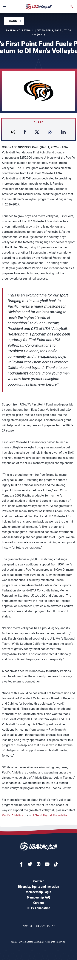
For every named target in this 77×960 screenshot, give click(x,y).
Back (13, 21)
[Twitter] (30, 864)
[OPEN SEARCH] (71, 6)
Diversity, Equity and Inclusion (38, 886)
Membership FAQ (38, 897)
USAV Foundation (38, 908)
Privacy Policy (45, 926)
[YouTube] (47, 864)
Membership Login (38, 892)
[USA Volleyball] (39, 6)
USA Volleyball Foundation (50, 815)
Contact (38, 881)
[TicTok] (55, 864)
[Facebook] (21, 864)
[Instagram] (38, 864)
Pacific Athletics (12, 815)
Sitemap (28, 926)
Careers (38, 903)
